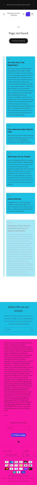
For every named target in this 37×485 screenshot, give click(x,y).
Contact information (24, 481)
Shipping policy (13, 481)
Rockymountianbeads (17, 475)
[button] (4, 14)
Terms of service (30, 478)
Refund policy (11, 478)
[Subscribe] (31, 329)
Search (6, 415)
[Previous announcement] (3, 5)
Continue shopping (18, 41)
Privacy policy (20, 478)
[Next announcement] (33, 5)
